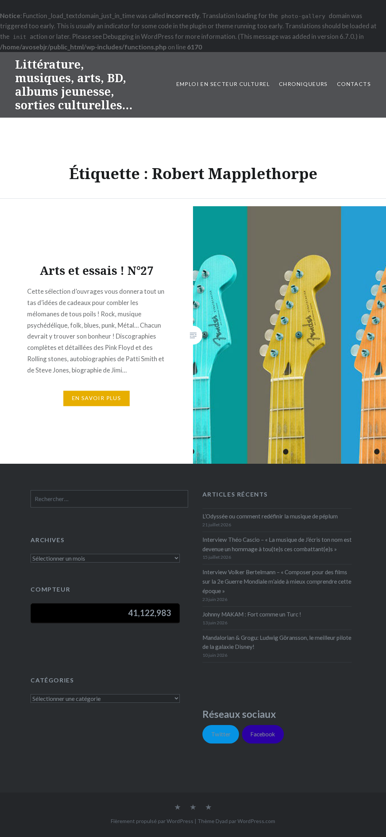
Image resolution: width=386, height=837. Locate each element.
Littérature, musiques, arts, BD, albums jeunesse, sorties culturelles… (73, 85)
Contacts (354, 84)
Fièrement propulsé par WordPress (152, 821)
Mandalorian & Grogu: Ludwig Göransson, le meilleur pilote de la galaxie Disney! (276, 642)
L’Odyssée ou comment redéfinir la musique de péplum (270, 516)
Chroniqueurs (303, 84)
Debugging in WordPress (138, 36)
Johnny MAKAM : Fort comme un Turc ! (251, 614)
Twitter (221, 734)
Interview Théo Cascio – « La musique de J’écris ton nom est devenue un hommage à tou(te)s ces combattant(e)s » (277, 544)
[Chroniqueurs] (193, 807)
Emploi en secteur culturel (223, 84)
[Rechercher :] (109, 498)
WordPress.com (256, 821)
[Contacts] (177, 807)
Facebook (262, 734)
